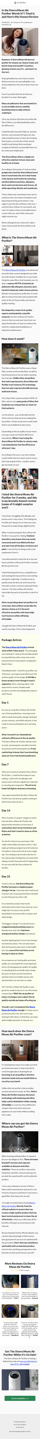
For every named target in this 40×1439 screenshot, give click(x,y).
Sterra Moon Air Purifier (15, 270)
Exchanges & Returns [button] (20, 1422)
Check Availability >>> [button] (20, 1398)
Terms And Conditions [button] (20, 1424)
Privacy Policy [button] (20, 1427)
